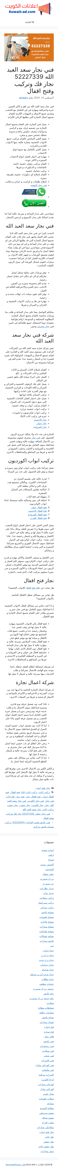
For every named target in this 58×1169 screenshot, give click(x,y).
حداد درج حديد (46, 960)
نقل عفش (49, 1141)
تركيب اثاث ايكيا (29, 792)
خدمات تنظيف (46, 984)
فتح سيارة (49, 1031)
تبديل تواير (48, 893)
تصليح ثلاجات (47, 921)
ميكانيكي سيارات (45, 1127)
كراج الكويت (47, 1079)
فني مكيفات (48, 1070)
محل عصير (48, 1094)
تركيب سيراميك (46, 902)
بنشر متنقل (48, 874)
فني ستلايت (48, 1051)
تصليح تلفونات (46, 917)
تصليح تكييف (47, 912)
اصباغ (51, 859)
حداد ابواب (48, 950)
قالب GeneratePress (16, 1164)
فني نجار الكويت (35, 800)
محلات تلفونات (46, 1098)
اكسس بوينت (47, 864)
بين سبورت (48, 883)
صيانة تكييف (48, 1017)
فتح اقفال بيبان (33, 796)
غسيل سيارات (47, 1022)
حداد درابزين (47, 955)
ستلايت (50, 1003)
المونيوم (49, 869)
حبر (52, 945)
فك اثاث (10, 796)
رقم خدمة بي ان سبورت (41, 998)
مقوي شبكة (48, 1117)
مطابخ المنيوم (47, 1108)
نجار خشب (24, 805)
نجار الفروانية (40, 427)
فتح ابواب (49, 1027)
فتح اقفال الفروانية (37, 514)
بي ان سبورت (47, 878)
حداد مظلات (48, 979)
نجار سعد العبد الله (32, 809)
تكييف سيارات (47, 941)
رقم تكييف (48, 993)
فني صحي (49, 1055)
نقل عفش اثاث (46, 1146)
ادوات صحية (48, 850)
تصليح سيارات (47, 926)
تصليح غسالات (46, 936)
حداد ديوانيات (47, 965)
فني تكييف (48, 1041)
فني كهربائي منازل (44, 1065)
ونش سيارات (47, 1151)
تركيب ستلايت (47, 898)
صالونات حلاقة (46, 1012)
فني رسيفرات (47, 1046)
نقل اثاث (49, 1137)
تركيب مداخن (47, 907)
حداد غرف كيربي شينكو (42, 974)
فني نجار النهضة (39, 185)
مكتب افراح (48, 1122)
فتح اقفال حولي (39, 507)
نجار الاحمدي (40, 419)
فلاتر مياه (49, 1036)
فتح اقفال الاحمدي (37, 511)
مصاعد (50, 1103)
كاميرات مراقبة (46, 1074)
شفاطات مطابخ (46, 1008)
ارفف (51, 855)
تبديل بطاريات (47, 888)
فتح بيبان (20, 796)
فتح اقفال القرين (38, 518)
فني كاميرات (47, 1060)
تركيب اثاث (44, 792)
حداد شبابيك (48, 969)
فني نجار (36, 437)
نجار (47, 805)
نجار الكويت (37, 805)
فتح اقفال (30, 587)
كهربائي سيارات (46, 1084)
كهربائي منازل (47, 1089)
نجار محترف (43, 326)
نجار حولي (41, 423)
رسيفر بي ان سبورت (43, 988)
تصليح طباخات (46, 931)
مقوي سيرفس (46, 1113)
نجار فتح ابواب (42, 788)
